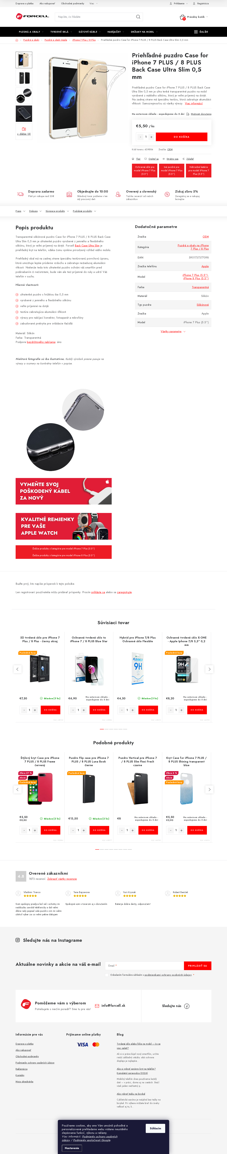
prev (18, 669)
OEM (170, 149)
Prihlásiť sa (197, 965)
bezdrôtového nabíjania (41, 342)
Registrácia (203, 3)
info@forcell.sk (113, 1005)
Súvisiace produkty (55, 211)
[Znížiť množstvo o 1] (140, 137)
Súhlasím (155, 1128)
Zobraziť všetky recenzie (62, 879)
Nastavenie (72, 1148)
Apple (205, 266)
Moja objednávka (24, 1081)
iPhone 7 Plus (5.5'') (195, 275)
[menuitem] (31, 32)
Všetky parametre (171, 331)
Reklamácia (21, 1069)
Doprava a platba (24, 3)
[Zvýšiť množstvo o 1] (151, 137)
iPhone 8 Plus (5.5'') (196, 278)
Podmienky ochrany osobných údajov (35, 1062)
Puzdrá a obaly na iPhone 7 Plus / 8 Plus (193, 247)
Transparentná (200, 287)
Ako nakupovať (47, 3)
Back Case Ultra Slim (87, 246)
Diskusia (33, 211)
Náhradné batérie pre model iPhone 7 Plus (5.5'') (198, 170)
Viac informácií (194, 103)
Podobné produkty (82, 211)
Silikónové (203, 305)
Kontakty (20, 1075)
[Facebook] (186, 1006)
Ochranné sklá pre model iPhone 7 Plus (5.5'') (144, 170)
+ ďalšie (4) (24, 134)
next (209, 669)
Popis (18, 211)
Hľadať (138, 17)
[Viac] (201, 32)
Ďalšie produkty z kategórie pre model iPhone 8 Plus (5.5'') (64, 555)
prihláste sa (98, 592)
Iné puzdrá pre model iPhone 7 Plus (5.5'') (171, 170)
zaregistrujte (124, 592)
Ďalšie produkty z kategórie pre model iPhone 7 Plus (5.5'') (64, 548)
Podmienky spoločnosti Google (91, 1140)
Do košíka (182, 137)
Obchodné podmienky (72, 3)
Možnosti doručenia (201, 114)
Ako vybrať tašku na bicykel (131, 1094)
